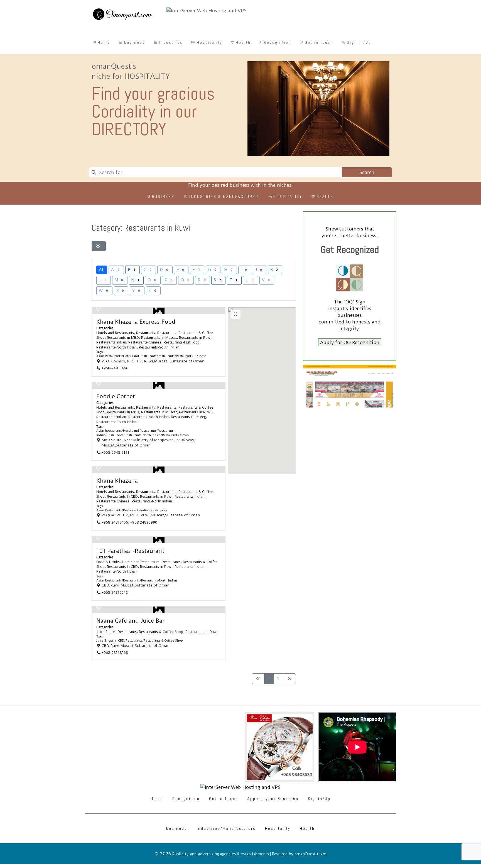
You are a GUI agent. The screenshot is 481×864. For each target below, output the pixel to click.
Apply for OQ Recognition (349, 342)
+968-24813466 (115, 368)
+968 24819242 (115, 592)
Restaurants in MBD (123, 338)
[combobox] (215, 172)
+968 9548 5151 (115, 452)
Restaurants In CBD (122, 497)
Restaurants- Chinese (191, 356)
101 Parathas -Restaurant (130, 551)
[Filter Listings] (99, 246)
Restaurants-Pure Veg (188, 417)
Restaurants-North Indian (116, 347)
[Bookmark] (98, 309)
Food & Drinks (108, 562)
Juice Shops (106, 632)
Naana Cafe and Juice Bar (130, 620)
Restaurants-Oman (175, 435)
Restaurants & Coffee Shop (161, 632)
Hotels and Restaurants (115, 333)
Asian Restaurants (109, 356)
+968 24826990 (143, 522)
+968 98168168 (115, 652)
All (102, 269)
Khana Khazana (117, 480)
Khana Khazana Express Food (135, 321)
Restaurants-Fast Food (182, 342)
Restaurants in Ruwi (195, 338)
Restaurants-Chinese (144, 342)
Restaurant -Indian (136, 510)
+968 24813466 (115, 522)
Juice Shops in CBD (110, 641)
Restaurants (145, 333)
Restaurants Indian (111, 342)
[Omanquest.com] (122, 15)
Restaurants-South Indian (159, 347)
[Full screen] (235, 314)
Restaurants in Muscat (159, 338)
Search (366, 172)
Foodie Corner (115, 396)
